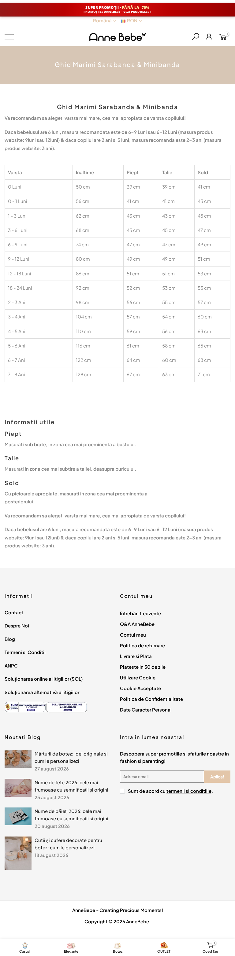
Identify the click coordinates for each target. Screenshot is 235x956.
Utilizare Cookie (137, 677)
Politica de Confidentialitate (151, 699)
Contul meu (133, 635)
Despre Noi (17, 625)
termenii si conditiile (188, 791)
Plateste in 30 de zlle (143, 667)
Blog (10, 639)
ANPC (11, 665)
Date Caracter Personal (146, 709)
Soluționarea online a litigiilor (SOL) (44, 679)
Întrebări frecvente (140, 613)
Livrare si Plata (136, 656)
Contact (14, 612)
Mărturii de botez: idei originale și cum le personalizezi (71, 757)
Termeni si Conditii (25, 652)
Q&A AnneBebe (137, 624)
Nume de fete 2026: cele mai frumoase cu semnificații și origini (71, 785)
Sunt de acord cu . (170, 791)
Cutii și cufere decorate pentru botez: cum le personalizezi (68, 843)
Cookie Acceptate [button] (140, 688)
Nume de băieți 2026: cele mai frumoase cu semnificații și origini (71, 814)
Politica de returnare (142, 645)
